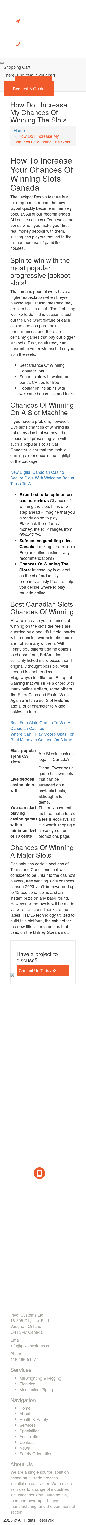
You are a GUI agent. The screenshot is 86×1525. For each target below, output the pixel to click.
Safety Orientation (36, 1453)
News (24, 1448)
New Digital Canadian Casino (37, 472)
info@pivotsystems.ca (30, 1345)
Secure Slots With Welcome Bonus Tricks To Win (42, 480)
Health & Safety (33, 1419)
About (24, 1413)
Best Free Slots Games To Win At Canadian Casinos (41, 725)
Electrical (27, 1384)
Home (19, 130)
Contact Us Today (36, 970)
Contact (26, 1442)
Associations (31, 1436)
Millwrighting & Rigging (40, 1378)
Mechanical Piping (36, 1389)
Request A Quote (28, 88)
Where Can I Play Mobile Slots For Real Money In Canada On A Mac (42, 736)
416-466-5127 (23, 1359)
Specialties (29, 1431)
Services (27, 1425)
